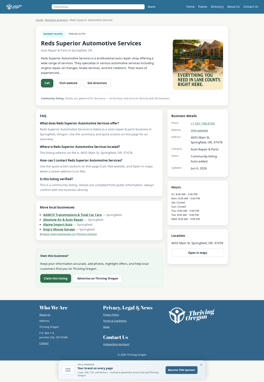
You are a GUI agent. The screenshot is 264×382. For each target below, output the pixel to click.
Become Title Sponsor (181, 370)
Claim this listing (56, 278)
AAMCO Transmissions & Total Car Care (72, 215)
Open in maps (197, 252)
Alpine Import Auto (58, 224)
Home (190, 7)
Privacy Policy (111, 314)
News (106, 327)
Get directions (97, 83)
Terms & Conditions (115, 320)
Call (47, 83)
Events (202, 7)
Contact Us (250, 7)
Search (151, 7)
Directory (217, 7)
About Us (233, 7)
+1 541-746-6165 (203, 123)
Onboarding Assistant (116, 344)
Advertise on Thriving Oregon (97, 278)
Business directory (56, 20)
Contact (43, 343)
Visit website (68, 83)
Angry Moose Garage (59, 229)
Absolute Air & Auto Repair (63, 220)
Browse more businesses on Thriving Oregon (68, 234)
